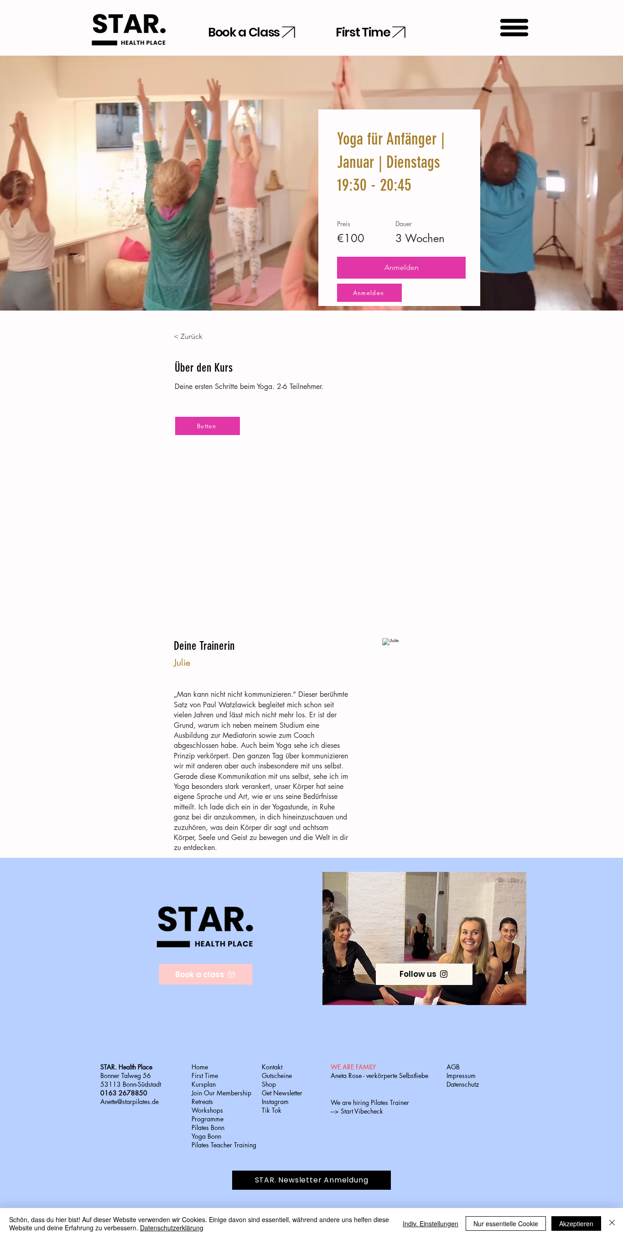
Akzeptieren (576, 1223)
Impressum (461, 1075)
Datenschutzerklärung (171, 1227)
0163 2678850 (123, 1093)
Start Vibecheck (362, 1111)
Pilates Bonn (208, 1127)
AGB (453, 1067)
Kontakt (272, 1067)
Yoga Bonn (206, 1136)
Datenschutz (462, 1084)
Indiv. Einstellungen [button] (430, 1223)
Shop (269, 1084)
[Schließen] (612, 1223)
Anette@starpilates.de (129, 1101)
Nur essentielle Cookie (505, 1223)
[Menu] (514, 27)
